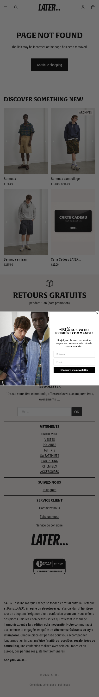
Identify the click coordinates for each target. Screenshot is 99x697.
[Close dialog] (97, 313)
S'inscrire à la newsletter (74, 370)
